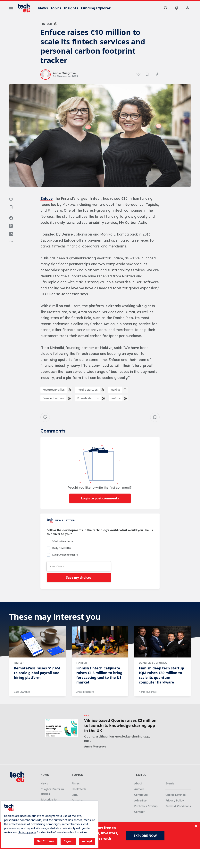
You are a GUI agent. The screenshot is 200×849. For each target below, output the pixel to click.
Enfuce (46, 198)
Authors (139, 789)
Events (169, 783)
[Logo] (25, 8)
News (43, 8)
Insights (71, 8)
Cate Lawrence (22, 691)
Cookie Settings (175, 795)
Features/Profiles (54, 389)
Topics (56, 8)
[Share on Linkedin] (11, 234)
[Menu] (11, 9)
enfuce (116, 398)
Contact (139, 812)
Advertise (140, 800)
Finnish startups (88, 398)
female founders (53, 398)
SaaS (75, 795)
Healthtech (79, 789)
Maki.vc (115, 389)
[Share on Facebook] (11, 218)
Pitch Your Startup (146, 806)
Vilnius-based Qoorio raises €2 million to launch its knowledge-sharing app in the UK (120, 725)
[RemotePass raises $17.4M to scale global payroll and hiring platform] (37, 641)
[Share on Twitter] (11, 226)
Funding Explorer (96, 8)
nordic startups (88, 389)
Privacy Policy (174, 800)
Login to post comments (100, 498)
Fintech (46, 24)
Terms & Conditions (178, 806)
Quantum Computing (153, 663)
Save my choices (78, 577)
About (138, 783)
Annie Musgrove (85, 691)
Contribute (141, 795)
